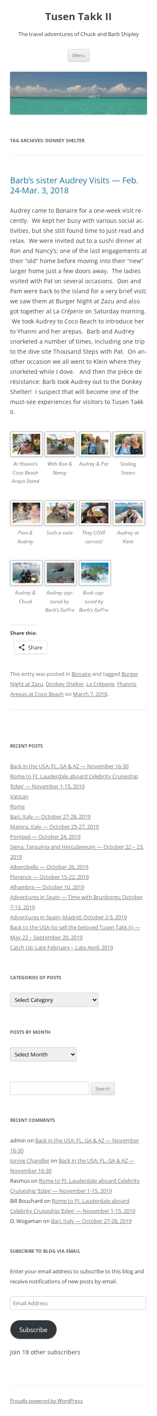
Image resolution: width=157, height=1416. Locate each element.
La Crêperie (100, 684)
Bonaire (81, 674)
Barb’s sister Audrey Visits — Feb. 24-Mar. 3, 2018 (74, 185)
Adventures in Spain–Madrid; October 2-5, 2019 (68, 917)
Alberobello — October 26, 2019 (49, 867)
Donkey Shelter (65, 684)
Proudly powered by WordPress (46, 1400)
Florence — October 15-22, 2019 (49, 877)
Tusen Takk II (78, 16)
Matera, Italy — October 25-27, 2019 (54, 826)
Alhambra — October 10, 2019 (47, 887)
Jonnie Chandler (29, 1160)
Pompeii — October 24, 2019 (45, 836)
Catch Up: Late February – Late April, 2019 (61, 947)
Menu (78, 55)
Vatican (19, 796)
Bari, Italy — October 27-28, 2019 (50, 816)
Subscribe (33, 1329)
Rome (17, 806)
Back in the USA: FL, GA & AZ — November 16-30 (69, 766)
